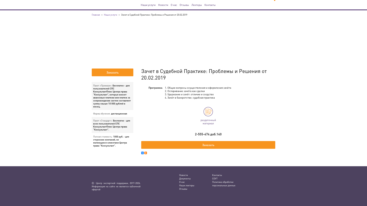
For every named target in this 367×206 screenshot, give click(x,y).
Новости (163, 4)
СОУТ (215, 178)
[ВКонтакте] (142, 153)
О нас (174, 4)
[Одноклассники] (145, 153)
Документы (185, 178)
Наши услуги (148, 4)
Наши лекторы (186, 185)
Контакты (210, 4)
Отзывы (184, 4)
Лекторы (197, 4)
